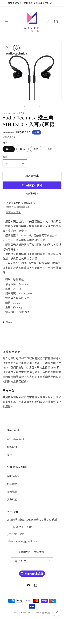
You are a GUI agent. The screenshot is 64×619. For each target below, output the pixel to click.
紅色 (36, 149)
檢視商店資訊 (13, 212)
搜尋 (9, 454)
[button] (7, 21)
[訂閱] (49, 561)
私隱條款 (12, 484)
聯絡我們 (12, 446)
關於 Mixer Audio (16, 439)
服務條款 (12, 491)
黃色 (51, 149)
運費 (13, 137)
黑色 (8, 149)
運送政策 (12, 499)
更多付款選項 (32, 193)
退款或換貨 (13, 476)
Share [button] (9, 322)
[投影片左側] (24, 107)
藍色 (22, 149)
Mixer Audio (26, 612)
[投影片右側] (39, 107)
